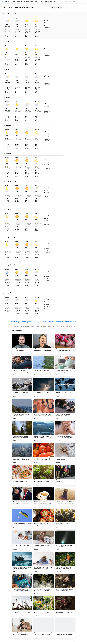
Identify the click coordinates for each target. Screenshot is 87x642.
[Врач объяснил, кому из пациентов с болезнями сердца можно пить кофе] (43, 497)
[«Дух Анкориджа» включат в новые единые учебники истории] (22, 497)
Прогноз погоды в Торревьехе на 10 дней (28, 322)
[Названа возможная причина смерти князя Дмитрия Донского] (22, 431)
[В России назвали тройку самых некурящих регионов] (22, 541)
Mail (2, 641)
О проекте (35, 641)
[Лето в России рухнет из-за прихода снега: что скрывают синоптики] (43, 366)
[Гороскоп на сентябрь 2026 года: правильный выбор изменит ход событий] (65, 497)
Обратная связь (68, 641)
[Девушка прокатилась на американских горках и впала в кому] (22, 606)
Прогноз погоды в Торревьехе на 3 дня (21, 321)
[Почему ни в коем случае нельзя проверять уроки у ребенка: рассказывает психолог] (43, 562)
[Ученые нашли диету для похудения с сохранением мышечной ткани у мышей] (22, 475)
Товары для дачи (64, 322)
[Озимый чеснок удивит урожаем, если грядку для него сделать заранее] (65, 584)
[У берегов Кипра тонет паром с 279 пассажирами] (22, 409)
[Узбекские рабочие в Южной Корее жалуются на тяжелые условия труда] (22, 388)
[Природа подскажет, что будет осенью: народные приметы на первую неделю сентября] (43, 409)
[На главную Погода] (6, 1)
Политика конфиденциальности (45, 641)
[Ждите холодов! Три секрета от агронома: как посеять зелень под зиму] (43, 475)
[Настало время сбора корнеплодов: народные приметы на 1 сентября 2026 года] (65, 606)
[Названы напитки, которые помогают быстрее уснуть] (65, 366)
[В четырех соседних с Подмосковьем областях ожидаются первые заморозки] (65, 519)
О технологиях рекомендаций (58, 641)
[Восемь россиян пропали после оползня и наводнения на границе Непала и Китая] (22, 453)
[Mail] (2, 1)
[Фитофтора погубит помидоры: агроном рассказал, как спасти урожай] (43, 453)
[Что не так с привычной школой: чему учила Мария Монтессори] (43, 628)
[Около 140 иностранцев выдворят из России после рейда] (22, 366)
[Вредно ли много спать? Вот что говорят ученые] (65, 453)
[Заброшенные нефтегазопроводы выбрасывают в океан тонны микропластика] (22, 562)
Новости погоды (45, 322)
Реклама (11, 641)
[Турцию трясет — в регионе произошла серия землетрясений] (65, 388)
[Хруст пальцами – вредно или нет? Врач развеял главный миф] (65, 431)
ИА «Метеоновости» (82, 641)
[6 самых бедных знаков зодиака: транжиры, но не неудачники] (22, 628)
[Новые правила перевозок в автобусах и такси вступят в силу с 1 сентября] (22, 584)
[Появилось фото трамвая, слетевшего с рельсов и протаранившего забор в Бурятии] (65, 409)
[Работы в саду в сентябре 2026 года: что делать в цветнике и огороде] (43, 606)
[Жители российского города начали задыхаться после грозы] (43, 388)
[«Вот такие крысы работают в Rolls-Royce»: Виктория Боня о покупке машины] (43, 344)
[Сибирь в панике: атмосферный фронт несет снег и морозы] (43, 584)
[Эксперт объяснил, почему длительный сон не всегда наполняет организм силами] (43, 541)
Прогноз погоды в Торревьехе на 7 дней (66, 321)
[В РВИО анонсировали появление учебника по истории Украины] (22, 519)
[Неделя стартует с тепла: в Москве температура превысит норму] (65, 628)
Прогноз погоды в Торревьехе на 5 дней (43, 321)
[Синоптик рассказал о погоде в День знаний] (65, 475)
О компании (6, 641)
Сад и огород (55, 322)
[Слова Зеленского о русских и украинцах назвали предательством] (22, 344)
